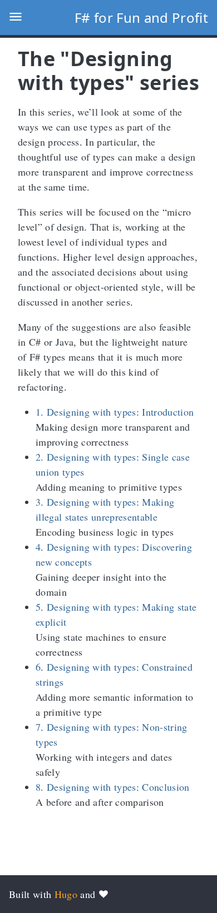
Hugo (66, 894)
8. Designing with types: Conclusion (113, 787)
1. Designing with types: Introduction (115, 411)
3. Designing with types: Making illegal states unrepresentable (105, 509)
